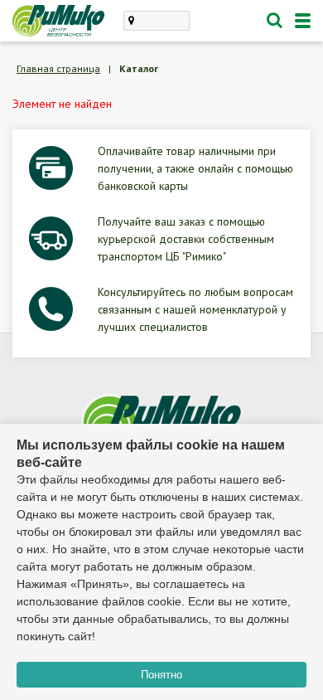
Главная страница (58, 68)
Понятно (161, 674)
